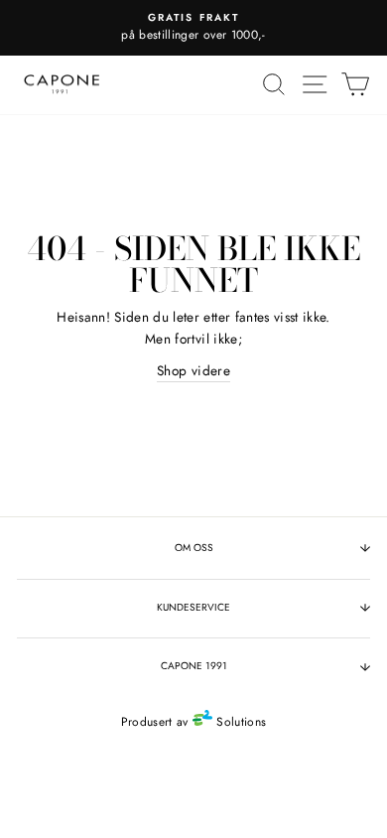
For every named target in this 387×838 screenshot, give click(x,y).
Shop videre (193, 370)
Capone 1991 (194, 665)
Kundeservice (193, 607)
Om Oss (194, 547)
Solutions (239, 722)
